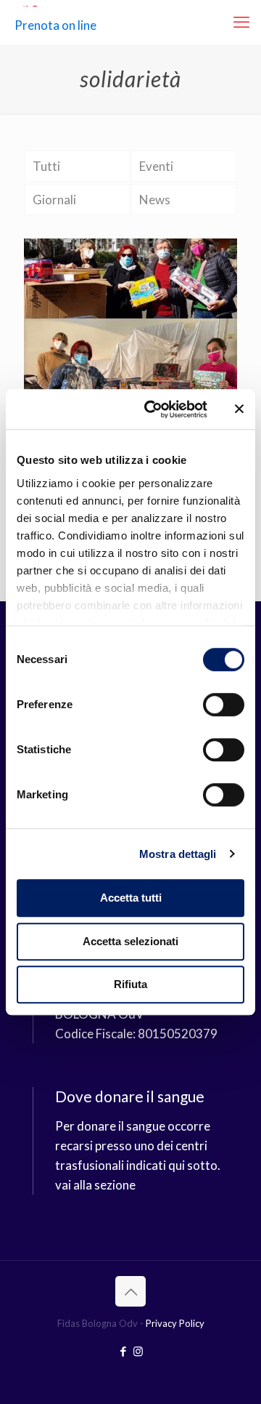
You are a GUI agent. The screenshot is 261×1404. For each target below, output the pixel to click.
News (154, 199)
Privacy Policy (175, 1323)
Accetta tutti (131, 897)
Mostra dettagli (178, 854)
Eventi (156, 166)
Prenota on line (55, 25)
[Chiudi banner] (239, 409)
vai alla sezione (95, 1184)
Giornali (54, 199)
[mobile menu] (241, 21)
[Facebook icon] (122, 1350)
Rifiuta (130, 984)
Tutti (46, 166)
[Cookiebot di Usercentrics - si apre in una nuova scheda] (153, 409)
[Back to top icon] (130, 1291)
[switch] (223, 704)
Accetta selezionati (130, 941)
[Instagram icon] (138, 1350)
